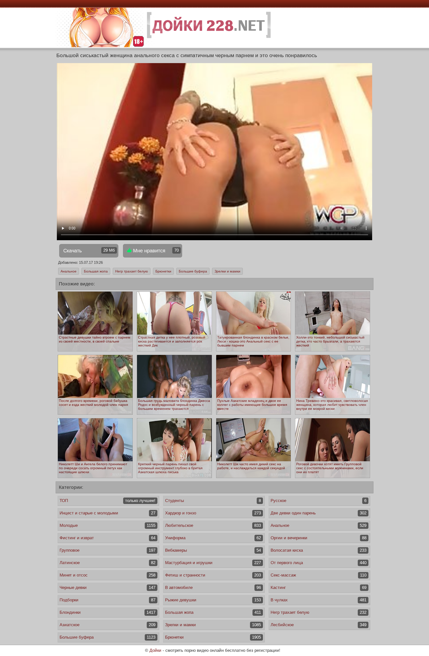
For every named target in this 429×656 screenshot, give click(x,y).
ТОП (107, 500)
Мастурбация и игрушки (213, 562)
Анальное (68, 271)
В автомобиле (213, 587)
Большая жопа (96, 271)
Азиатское (107, 624)
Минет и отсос (107, 575)
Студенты (213, 500)
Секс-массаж (318, 575)
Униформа (213, 538)
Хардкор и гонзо (213, 513)
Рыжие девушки (213, 600)
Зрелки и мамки (227, 271)
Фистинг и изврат (107, 538)
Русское (318, 500)
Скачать (89, 250)
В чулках (318, 600)
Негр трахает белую (131, 271)
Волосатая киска (318, 550)
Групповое (107, 550)
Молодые (107, 525)
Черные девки (107, 587)
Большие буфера (193, 271)
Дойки (155, 650)
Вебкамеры (213, 550)
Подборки (107, 600)
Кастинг (318, 587)
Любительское (213, 525)
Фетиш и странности (213, 575)
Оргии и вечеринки (318, 538)
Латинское (107, 562)
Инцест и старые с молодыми (107, 513)
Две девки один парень (318, 513)
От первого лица (318, 562)
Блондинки (107, 612)
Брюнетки (163, 271)
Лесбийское (318, 624)
